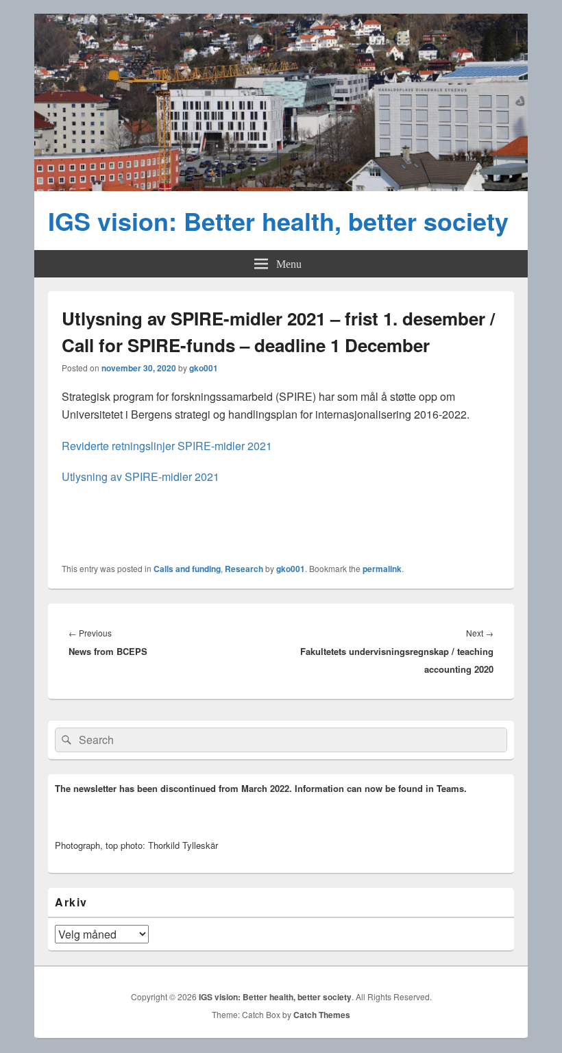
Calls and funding (187, 568)
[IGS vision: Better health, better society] (281, 187)
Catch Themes (321, 1014)
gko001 (203, 368)
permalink (382, 568)
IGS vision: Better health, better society (278, 220)
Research (244, 568)
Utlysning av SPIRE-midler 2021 (140, 476)
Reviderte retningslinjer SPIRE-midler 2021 (167, 446)
